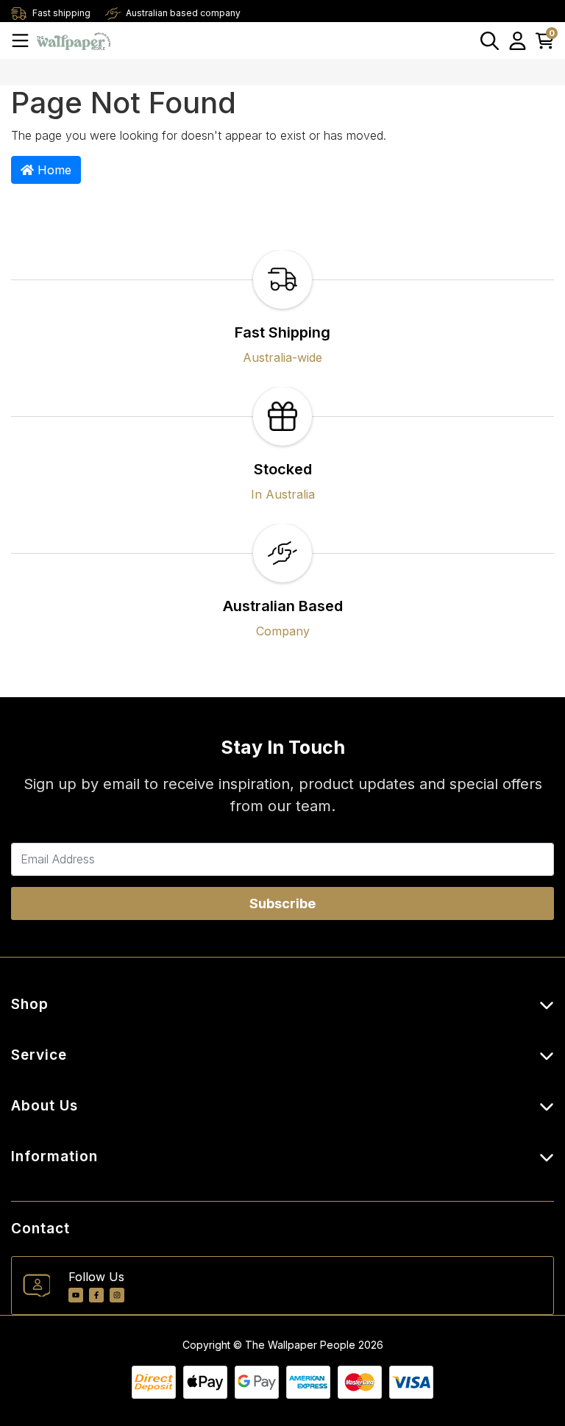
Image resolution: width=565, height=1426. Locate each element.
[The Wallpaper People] (73, 40)
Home (52, 170)
